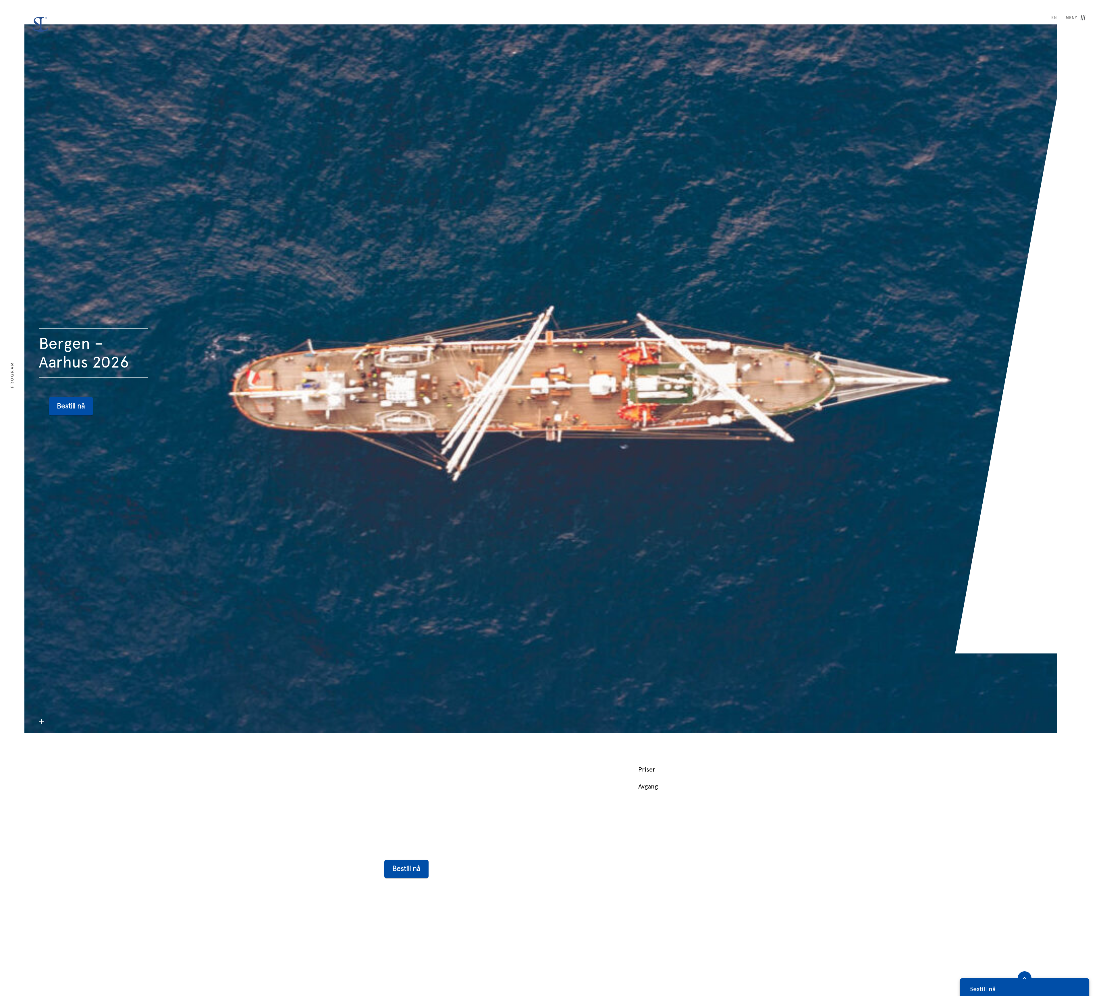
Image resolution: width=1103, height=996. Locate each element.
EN (1054, 17)
